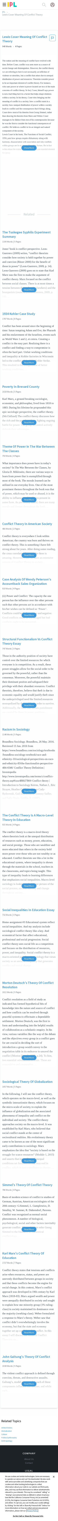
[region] (29, 1496)
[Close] (54, 1477)
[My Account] (53, 4)
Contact (29, 1462)
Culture (4, 1434)
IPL (3, 12)
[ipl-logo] (12, 6)
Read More (29, 289)
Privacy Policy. (32, 1511)
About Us (29, 1459)
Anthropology (6, 1441)
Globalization (6, 1431)
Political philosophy (9, 1437)
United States (6, 1427)
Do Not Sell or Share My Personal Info (28, 1516)
